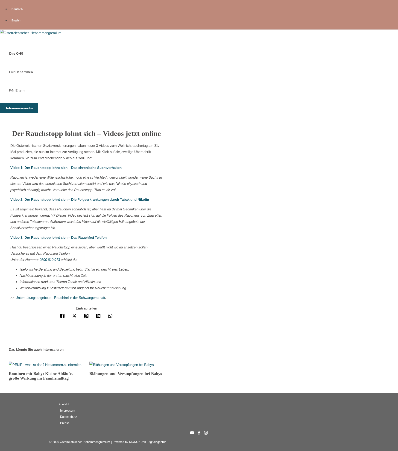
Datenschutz (68, 417)
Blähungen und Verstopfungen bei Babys (125, 373)
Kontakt (64, 404)
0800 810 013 (50, 260)
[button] (19, 108)
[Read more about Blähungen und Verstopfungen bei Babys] (121, 365)
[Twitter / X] (74, 315)
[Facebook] (62, 315)
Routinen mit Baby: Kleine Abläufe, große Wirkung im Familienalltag (41, 375)
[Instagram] (206, 434)
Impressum (67, 410)
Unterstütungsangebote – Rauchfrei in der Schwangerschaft (60, 298)
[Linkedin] (98, 315)
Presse (65, 423)
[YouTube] (192, 434)
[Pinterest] (86, 315)
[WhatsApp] (110, 315)
